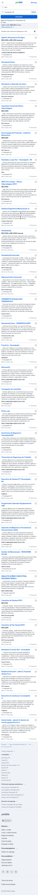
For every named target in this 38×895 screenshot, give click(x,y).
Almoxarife (5, 367)
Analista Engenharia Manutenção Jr (15, 209)
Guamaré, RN (5, 763)
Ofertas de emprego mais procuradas (11, 804)
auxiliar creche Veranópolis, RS (9, 797)
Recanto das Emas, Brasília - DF (10, 765)
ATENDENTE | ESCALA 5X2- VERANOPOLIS (12, 300)
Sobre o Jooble (6, 830)
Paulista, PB (4, 767)
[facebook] (3, 872)
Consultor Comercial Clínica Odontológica (12, 107)
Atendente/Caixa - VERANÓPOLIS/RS (15, 323)
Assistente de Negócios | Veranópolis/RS (11, 434)
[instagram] (7, 872)
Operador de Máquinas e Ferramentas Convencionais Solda (16, 529)
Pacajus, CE (4, 777)
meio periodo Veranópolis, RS (9, 792)
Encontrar (19, 17)
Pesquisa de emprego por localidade (11, 807)
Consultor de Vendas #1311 (11, 600)
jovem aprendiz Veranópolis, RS (10, 787)
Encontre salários (6, 862)
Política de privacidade (8, 884)
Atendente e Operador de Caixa (13, 84)
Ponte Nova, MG (6, 780)
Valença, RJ (4, 775)
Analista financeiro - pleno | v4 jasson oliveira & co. (16, 673)
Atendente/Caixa (8, 62)
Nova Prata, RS (5, 758)
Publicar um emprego (7, 852)
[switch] (35, 31)
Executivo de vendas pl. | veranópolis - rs (16, 697)
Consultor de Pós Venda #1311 (13, 625)
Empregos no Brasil (7, 844)
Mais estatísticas (7, 27)
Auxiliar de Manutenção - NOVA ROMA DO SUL (16, 553)
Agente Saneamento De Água (13, 37)
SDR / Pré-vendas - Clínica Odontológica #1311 (11, 183)
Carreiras (4, 838)
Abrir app (34, 2)
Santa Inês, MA (5, 772)
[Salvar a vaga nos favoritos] (36, 38)
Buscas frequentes (7, 751)
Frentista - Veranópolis (10, 345)
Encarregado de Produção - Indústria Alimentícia (15, 134)
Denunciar (33, 57)
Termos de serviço (7, 880)
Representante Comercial (11, 277)
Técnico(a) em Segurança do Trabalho (16, 457)
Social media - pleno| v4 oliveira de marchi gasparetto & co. (15, 721)
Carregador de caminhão (11, 389)
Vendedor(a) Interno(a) (10, 255)
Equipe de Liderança (7, 835)
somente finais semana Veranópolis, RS (12, 795)
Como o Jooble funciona (9, 832)
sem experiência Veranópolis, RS (10, 790)
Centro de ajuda (6, 841)
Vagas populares (6, 860)
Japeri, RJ (4, 770)
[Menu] (2, 2)
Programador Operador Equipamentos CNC (16, 504)
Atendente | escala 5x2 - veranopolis (15, 650)
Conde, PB (4, 760)
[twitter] (11, 872)
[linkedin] (16, 872)
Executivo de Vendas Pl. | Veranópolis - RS (16, 480)
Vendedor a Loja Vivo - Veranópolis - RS (16, 160)
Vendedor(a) (6, 231)
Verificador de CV (6, 865)
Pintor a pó (5, 411)
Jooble (13, 891)
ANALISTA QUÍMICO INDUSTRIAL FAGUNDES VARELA (14, 577)
